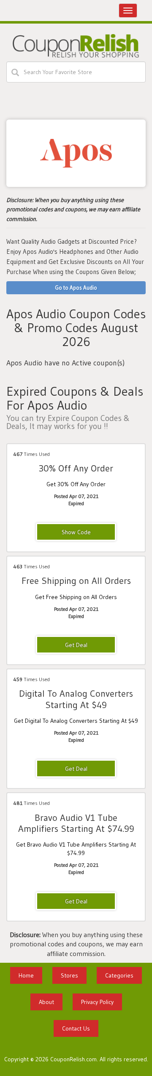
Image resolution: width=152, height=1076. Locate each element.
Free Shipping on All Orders (76, 580)
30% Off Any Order (76, 468)
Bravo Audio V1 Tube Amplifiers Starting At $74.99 (76, 823)
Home (26, 975)
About (46, 1002)
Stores (69, 975)
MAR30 (76, 532)
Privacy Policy (97, 1002)
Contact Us (76, 1028)
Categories (119, 975)
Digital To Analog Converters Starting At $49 (76, 699)
